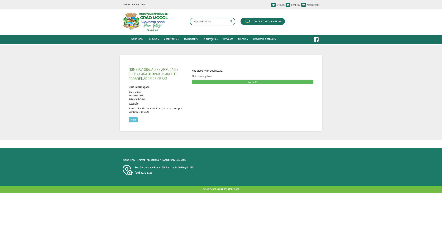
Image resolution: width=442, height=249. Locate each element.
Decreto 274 (252, 82)
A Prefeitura (170, 39)
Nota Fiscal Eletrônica (264, 39)
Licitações (228, 39)
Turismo (242, 39)
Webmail (281, 5)
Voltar (133, 120)
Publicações (210, 39)
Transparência (191, 39)
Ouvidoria (295, 5)
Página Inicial (137, 39)
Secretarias (153, 160)
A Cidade (153, 39)
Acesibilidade (313, 5)
